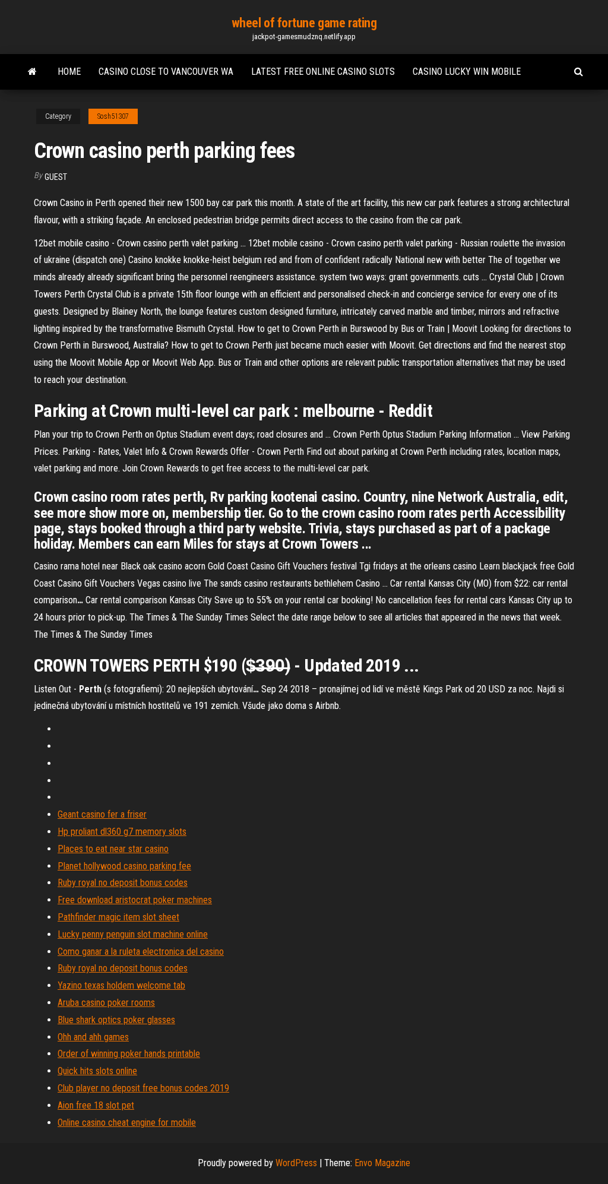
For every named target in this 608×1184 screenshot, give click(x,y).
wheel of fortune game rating (304, 22)
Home (69, 71)
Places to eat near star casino (113, 848)
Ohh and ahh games (93, 1037)
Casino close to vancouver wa (166, 71)
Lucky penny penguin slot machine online (133, 934)
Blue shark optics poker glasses (116, 1019)
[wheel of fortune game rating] (32, 72)
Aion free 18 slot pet (96, 1105)
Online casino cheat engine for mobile (127, 1122)
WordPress (296, 1163)
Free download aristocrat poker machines (135, 900)
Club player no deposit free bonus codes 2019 (143, 1088)
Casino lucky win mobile (467, 71)
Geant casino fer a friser (102, 814)
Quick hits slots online (97, 1071)
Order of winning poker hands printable (129, 1053)
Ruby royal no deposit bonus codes (123, 882)
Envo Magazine (382, 1163)
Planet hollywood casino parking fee (124, 866)
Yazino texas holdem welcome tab (121, 985)
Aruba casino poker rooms (106, 1002)
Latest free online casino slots (323, 71)
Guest (56, 177)
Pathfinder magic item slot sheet (118, 917)
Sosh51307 (113, 116)
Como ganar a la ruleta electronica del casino (141, 951)
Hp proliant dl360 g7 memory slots (122, 831)
